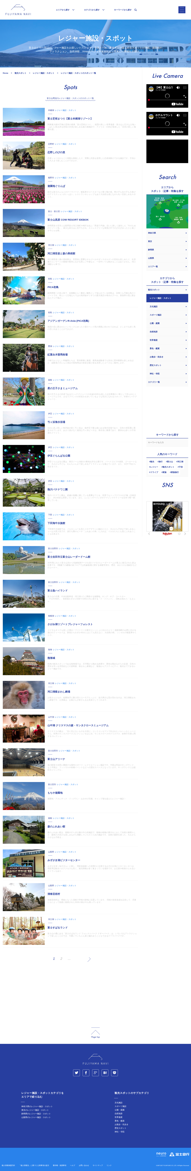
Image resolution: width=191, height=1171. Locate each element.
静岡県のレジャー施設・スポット (36, 1114)
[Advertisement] (70, 994)
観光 (152, 461)
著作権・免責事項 (59, 1165)
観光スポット (168, 467)
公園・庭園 (119, 1110)
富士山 (170, 461)
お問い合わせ (84, 1165)
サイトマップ (98, 1165)
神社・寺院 (119, 1132)
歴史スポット (120, 1128)
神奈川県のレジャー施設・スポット (37, 1106)
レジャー (154, 467)
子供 (181, 467)
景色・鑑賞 (119, 1121)
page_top (95, 1032)
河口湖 (180, 461)
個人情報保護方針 (8, 1165)
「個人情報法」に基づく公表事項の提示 (34, 1165)
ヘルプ (72, 1165)
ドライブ (154, 472)
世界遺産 (118, 1117)
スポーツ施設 (120, 1106)
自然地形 (118, 1113)
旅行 (161, 461)
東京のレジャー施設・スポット (35, 1110)
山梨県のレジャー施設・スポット (36, 1117)
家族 (165, 472)
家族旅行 (175, 472)
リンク (109, 1165)
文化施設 (118, 1103)
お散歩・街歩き (121, 1124)
